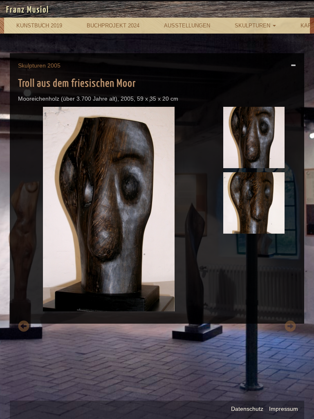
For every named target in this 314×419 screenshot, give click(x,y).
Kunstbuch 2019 (39, 26)
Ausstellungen (187, 26)
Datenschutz (247, 408)
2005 (54, 65)
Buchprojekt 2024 (113, 26)
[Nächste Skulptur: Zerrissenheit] (290, 327)
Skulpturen (253, 26)
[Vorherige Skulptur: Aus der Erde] (23, 327)
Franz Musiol (27, 10)
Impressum (283, 408)
